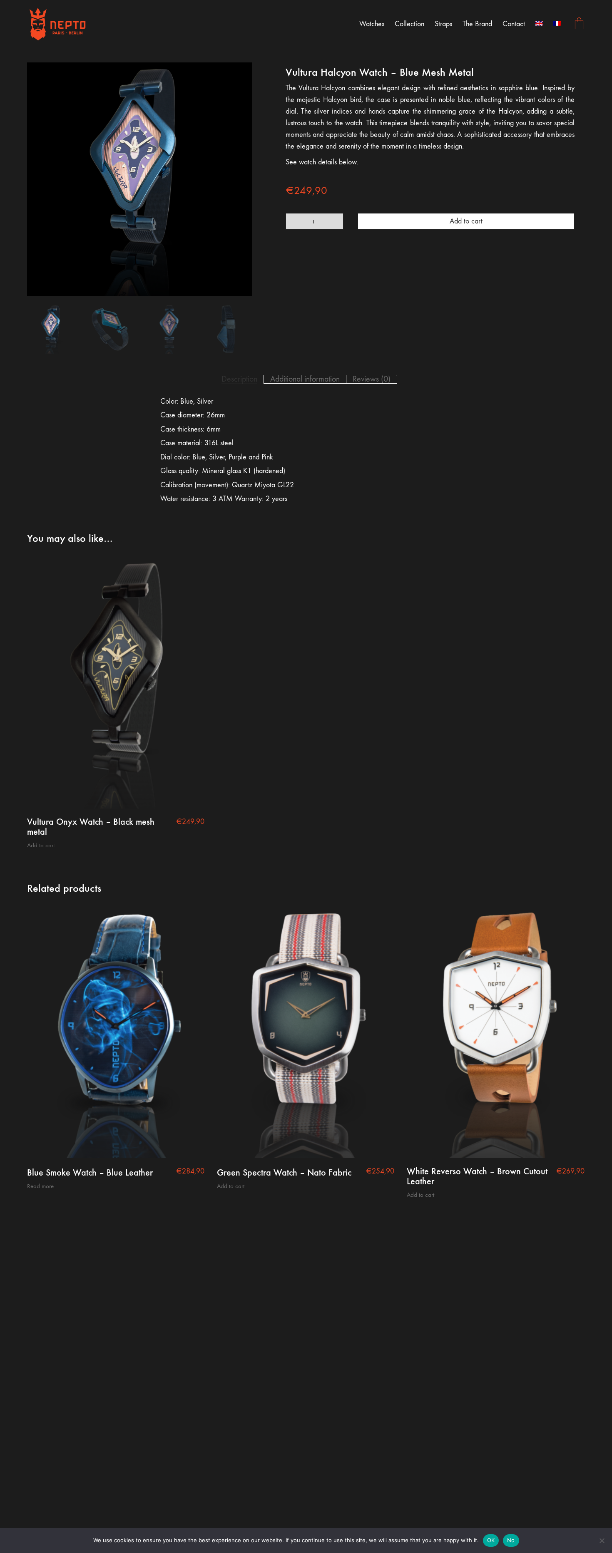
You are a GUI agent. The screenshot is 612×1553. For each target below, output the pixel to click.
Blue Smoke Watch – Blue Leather (90, 1173)
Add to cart (466, 221)
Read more (40, 1186)
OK (491, 1540)
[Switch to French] (557, 24)
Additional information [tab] (305, 379)
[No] (601, 1540)
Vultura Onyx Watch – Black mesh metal (90, 827)
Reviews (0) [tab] (372, 379)
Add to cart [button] (41, 845)
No (511, 1540)
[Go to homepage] (58, 24)
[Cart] (579, 24)
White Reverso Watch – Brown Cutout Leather (477, 1176)
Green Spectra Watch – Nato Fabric (284, 1173)
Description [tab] (239, 379)
